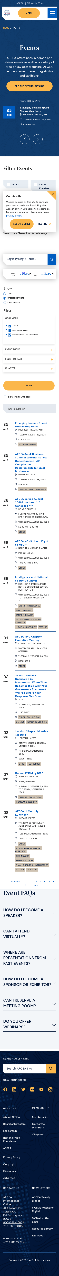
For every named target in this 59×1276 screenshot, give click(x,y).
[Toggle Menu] (52, 13)
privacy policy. (14, 215)
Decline (42, 224)
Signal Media (35, 3)
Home (6, 27)
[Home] (7, 13)
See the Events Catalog (29, 86)
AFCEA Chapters (44, 186)
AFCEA (20, 3)
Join (29, 13)
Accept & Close (21, 224)
